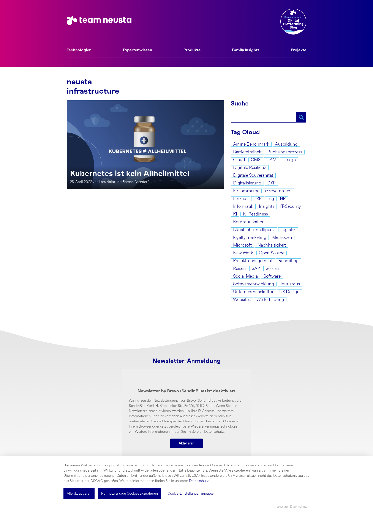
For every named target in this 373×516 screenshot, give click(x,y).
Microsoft (242, 245)
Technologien (79, 50)
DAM (271, 160)
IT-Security (290, 206)
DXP (271, 183)
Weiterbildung (270, 299)
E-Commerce (246, 191)
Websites (242, 299)
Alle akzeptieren (79, 493)
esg (270, 199)
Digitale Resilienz (249, 167)
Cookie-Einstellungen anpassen (191, 493)
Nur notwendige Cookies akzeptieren (129, 493)
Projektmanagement (253, 261)
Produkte (192, 50)
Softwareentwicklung (253, 284)
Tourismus (290, 284)
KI (235, 214)
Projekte (298, 50)
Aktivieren (186, 443)
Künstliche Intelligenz (254, 230)
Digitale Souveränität (253, 175)
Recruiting (288, 261)
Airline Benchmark (251, 144)
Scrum (272, 268)
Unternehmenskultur (253, 292)
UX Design (289, 292)
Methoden (282, 237)
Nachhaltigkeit (272, 245)
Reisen (239, 268)
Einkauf (240, 199)
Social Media (245, 276)
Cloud (239, 160)
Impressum (280, 506)
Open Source (271, 253)
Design (289, 160)
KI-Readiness (255, 214)
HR (283, 199)
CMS (256, 160)
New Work (243, 253)
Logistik (288, 230)
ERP (258, 199)
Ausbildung (286, 144)
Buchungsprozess (284, 152)
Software (272, 276)
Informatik (243, 206)
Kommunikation (249, 222)
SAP (256, 268)
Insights (266, 206)
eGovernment (278, 191)
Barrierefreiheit (247, 152)
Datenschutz (199, 481)
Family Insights (245, 50)
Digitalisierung (247, 183)
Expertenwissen (137, 50)
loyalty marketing (249, 237)
